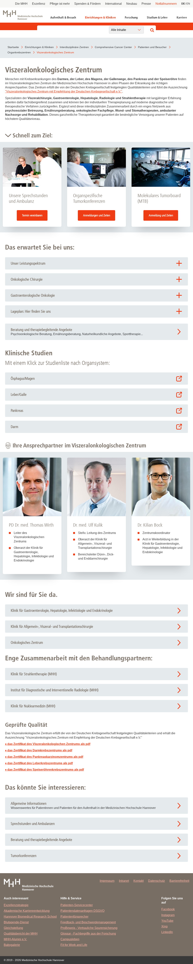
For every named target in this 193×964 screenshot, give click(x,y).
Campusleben (70, 939)
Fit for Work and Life (74, 944)
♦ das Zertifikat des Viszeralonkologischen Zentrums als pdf (47, 744)
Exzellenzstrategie (16, 905)
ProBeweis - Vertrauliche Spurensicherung (89, 928)
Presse (146, 3)
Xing (164, 926)
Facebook (168, 909)
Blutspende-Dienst (16, 922)
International (113, 3)
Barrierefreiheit (179, 880)
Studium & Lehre (157, 17)
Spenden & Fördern (87, 3)
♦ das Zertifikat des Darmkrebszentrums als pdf (38, 750)
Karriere (182, 17)
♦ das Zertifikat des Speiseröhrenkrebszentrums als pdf (44, 769)
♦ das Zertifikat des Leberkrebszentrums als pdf (39, 763)
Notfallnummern (166, 3)
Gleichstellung (13, 928)
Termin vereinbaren (32, 215)
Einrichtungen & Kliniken (100, 17)
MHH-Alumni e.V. (15, 939)
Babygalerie (12, 944)
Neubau (131, 3)
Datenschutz (156, 880)
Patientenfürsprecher (74, 916)
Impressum (107, 880)
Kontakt (138, 880)
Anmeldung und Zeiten (161, 215)
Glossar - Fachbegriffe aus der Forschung (88, 933)
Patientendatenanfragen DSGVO (82, 910)
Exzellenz (38, 3)
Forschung (131, 17)
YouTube (167, 920)
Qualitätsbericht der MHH (21, 933)
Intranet (124, 880)
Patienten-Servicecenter (77, 905)
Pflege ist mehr (60, 3)
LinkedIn (167, 932)
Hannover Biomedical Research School (30, 916)
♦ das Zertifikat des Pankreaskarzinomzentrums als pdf (44, 756)
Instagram (168, 915)
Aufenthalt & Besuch (63, 17)
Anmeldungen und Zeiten (96, 215)
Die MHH (21, 3)
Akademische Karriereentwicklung (27, 910)
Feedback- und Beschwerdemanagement (88, 922)
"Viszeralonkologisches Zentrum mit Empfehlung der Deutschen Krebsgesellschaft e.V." (63, 91)
